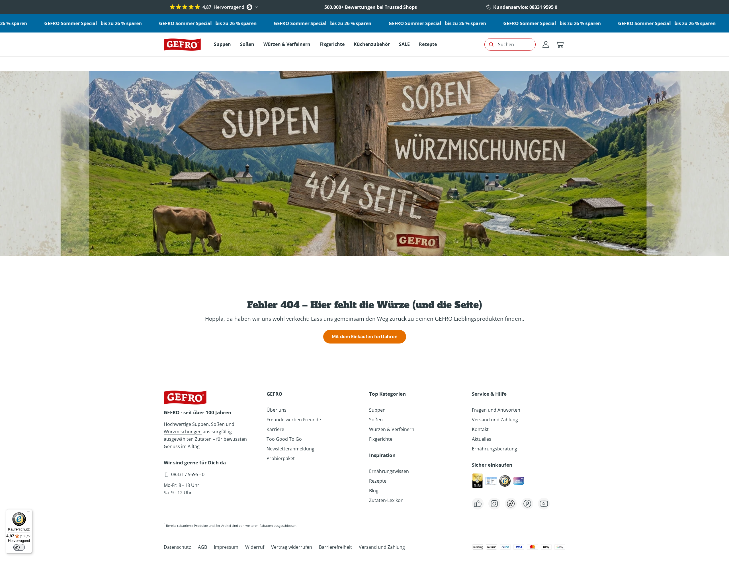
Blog (373, 490)
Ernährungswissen (389, 471)
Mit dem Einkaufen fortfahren (365, 337)
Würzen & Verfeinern (391, 429)
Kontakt (480, 429)
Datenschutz (177, 547)
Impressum (226, 547)
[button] (559, 44)
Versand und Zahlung (495, 419)
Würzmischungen (183, 431)
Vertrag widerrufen (291, 547)
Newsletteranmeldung (290, 449)
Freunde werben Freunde (294, 419)
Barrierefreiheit (335, 547)
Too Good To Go (284, 439)
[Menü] (28, 512)
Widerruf (254, 547)
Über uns (276, 410)
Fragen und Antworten (496, 410)
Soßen (218, 424)
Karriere (275, 429)
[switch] (19, 547)
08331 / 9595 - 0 (187, 474)
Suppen (200, 424)
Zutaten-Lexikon (386, 500)
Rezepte (377, 481)
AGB (202, 547)
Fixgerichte (380, 439)
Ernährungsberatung (494, 449)
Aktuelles (481, 439)
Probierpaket (281, 458)
